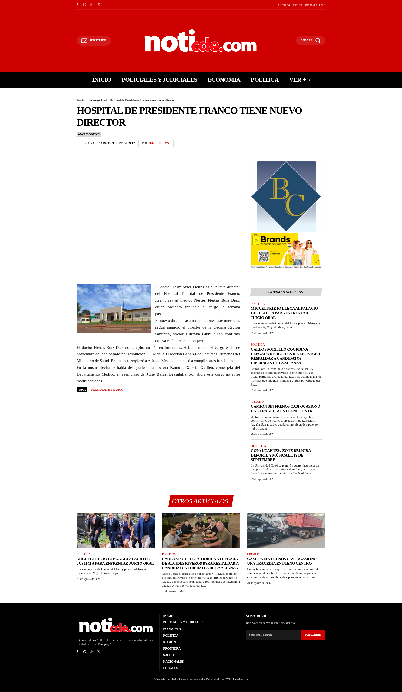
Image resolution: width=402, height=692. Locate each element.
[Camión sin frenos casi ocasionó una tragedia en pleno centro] (286, 530)
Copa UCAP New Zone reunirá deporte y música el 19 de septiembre (281, 455)
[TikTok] (91, 4)
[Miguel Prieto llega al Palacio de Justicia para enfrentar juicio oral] (116, 530)
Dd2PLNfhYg (159, 143)
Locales (257, 401)
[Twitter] (98, 4)
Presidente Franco (107, 389)
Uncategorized (97, 100)
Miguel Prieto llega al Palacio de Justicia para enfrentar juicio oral (284, 313)
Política (258, 304)
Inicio (80, 100)
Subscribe (313, 634)
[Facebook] (77, 4)
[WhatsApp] (320, 143)
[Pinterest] (310, 143)
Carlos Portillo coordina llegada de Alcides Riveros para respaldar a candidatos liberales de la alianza (285, 356)
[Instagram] (84, 4)
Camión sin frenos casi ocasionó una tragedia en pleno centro (285, 408)
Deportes (258, 446)
